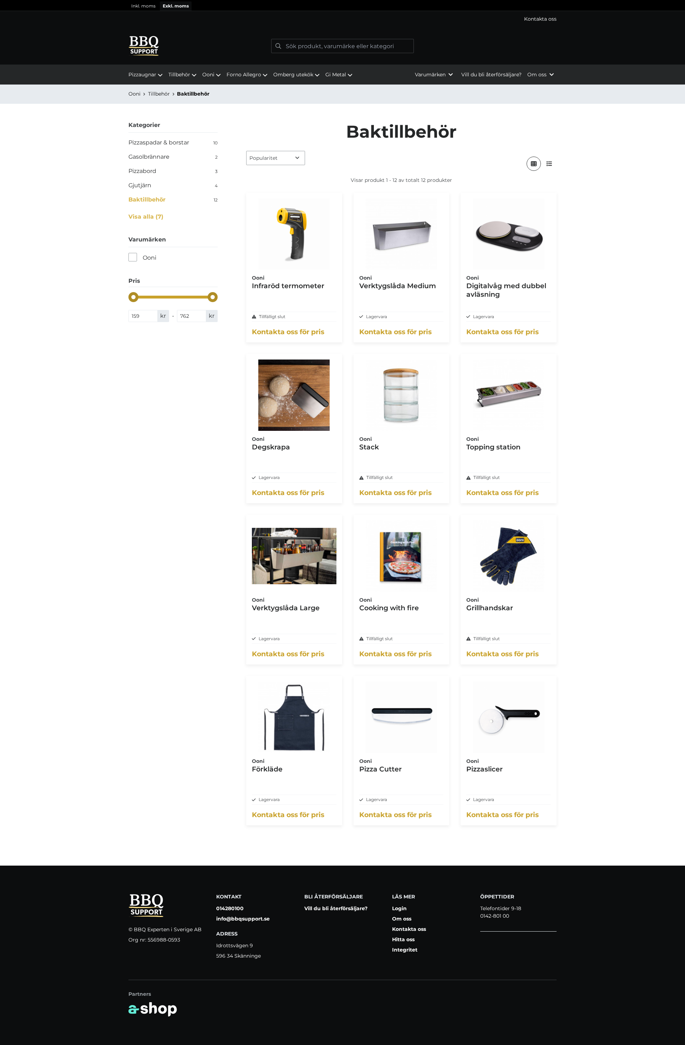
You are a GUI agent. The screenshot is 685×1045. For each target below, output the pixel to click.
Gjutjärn (173, 185)
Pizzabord (173, 171)
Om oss (401, 919)
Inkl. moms (143, 6)
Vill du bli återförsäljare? (491, 74)
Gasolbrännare (173, 156)
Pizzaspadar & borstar (173, 142)
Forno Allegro (244, 74)
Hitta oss (403, 939)
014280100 (230, 908)
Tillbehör (179, 74)
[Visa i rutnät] (534, 164)
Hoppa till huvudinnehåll (339, 9)
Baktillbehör (193, 94)
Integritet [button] (404, 950)
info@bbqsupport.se (243, 919)
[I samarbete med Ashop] (152, 1009)
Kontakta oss (540, 19)
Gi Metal (335, 74)
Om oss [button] (537, 74)
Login (399, 908)
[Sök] (278, 46)
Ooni (208, 74)
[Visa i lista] (549, 164)
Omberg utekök (293, 74)
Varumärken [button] (430, 74)
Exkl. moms (176, 6)
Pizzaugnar (142, 74)
